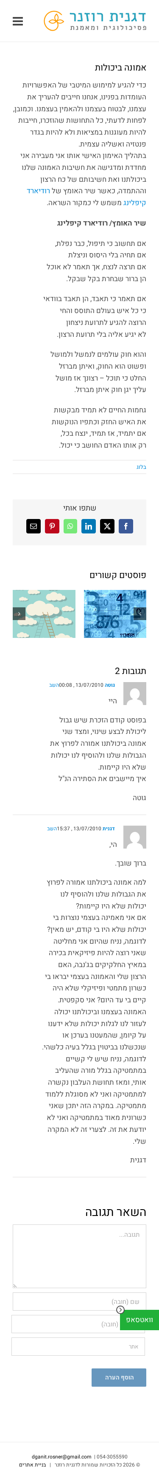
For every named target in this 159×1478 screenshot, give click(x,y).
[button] (140, 613)
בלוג (141, 467)
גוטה (110, 685)
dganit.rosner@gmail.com (62, 1457)
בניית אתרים (32, 1465)
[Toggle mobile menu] (19, 21)
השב (54, 685)
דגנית (109, 828)
